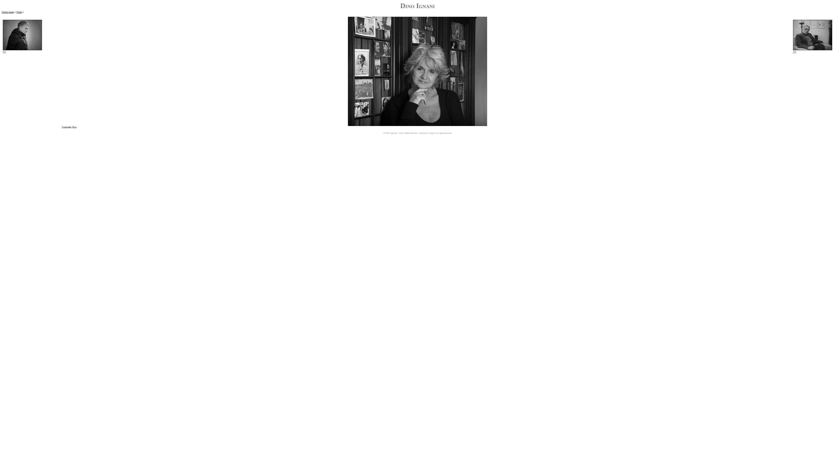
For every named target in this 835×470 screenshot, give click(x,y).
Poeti (19, 12)
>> (794, 51)
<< (4, 51)
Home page (8, 12)
